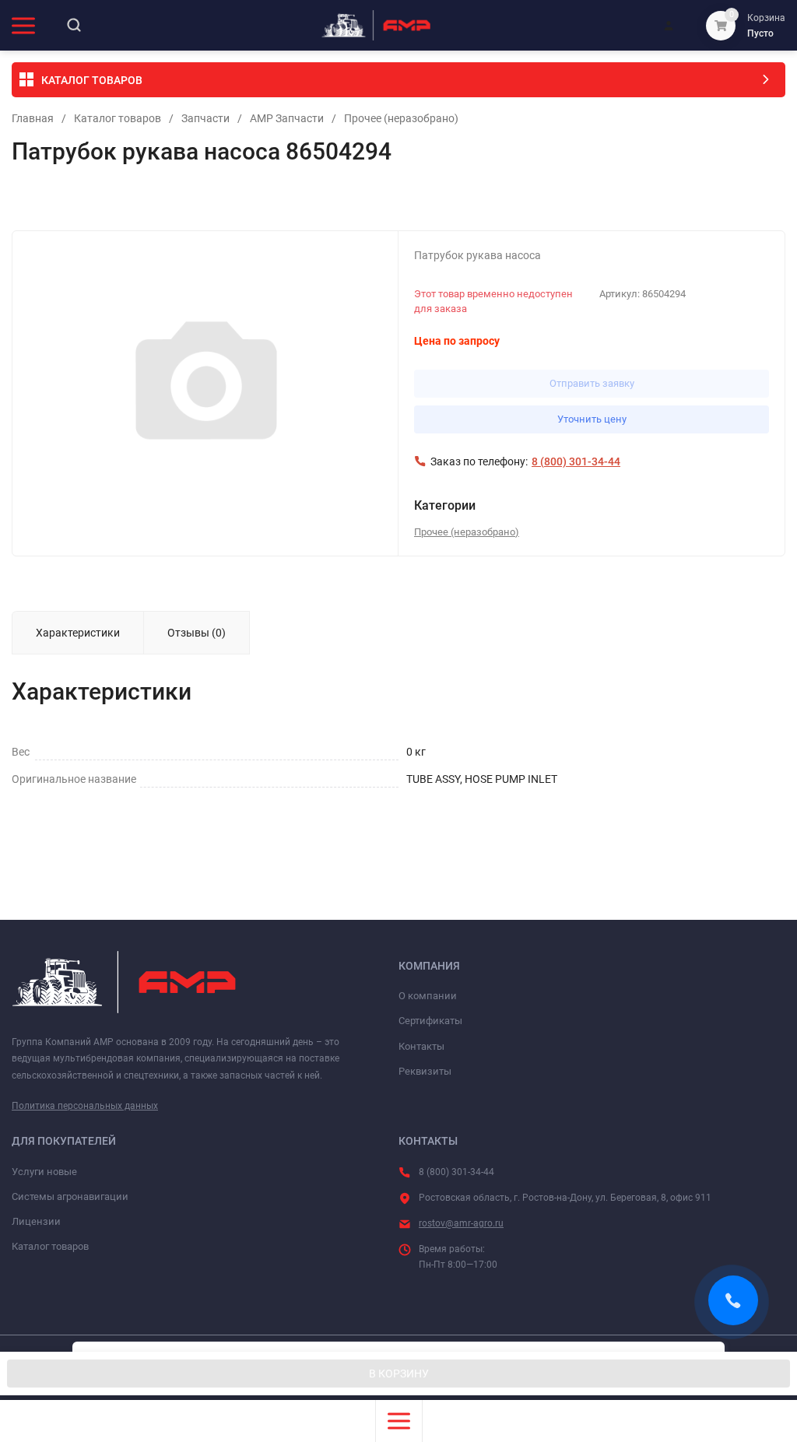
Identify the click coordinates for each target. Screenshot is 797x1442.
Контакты (421, 1046)
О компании (427, 996)
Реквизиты (424, 1071)
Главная (33, 118)
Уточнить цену (592, 419)
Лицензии (36, 1221)
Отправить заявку (591, 383)
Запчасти (205, 118)
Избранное (56, 199)
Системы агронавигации (70, 1196)
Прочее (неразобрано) (401, 118)
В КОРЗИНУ (399, 1373)
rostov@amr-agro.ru (461, 1223)
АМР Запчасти (287, 118)
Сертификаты (430, 1020)
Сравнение (191, 199)
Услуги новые (44, 1171)
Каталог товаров (117, 118)
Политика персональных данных (85, 1105)
